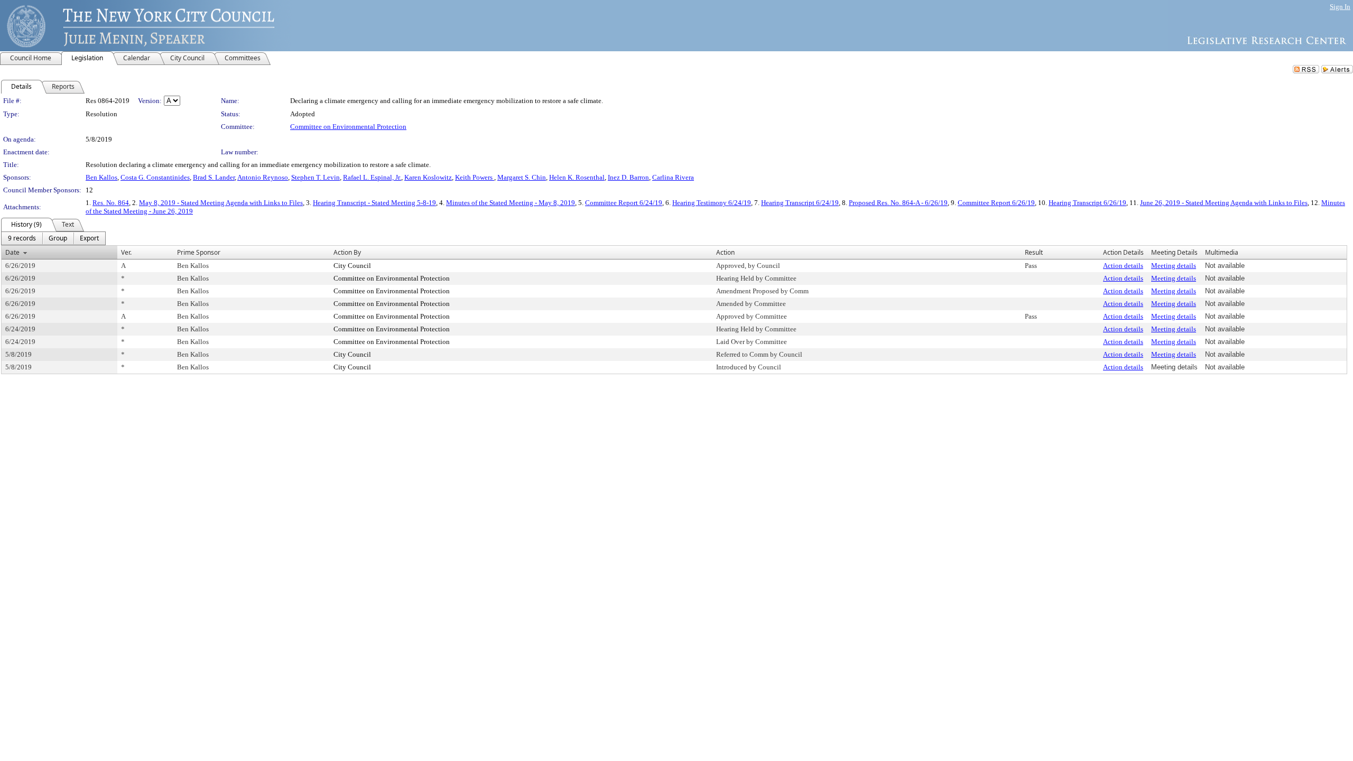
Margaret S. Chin (521, 177)
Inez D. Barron (628, 177)
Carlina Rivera (673, 177)
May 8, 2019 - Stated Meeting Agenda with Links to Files (221, 203)
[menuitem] (22, 238)
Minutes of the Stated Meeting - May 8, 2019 (510, 203)
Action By (347, 252)
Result (1034, 252)
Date (12, 252)
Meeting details (1173, 266)
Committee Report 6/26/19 (996, 203)
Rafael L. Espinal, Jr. (372, 177)
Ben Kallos (101, 177)
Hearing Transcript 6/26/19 (1087, 203)
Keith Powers (474, 177)
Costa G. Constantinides (155, 177)
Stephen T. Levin (315, 177)
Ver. (126, 252)
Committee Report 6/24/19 (623, 203)
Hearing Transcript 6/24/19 (800, 203)
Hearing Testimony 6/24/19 (711, 203)
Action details (1123, 266)
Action (725, 252)
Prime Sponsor (198, 252)
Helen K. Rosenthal (577, 177)
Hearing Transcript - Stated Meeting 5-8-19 (374, 203)
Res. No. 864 (110, 203)
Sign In (1340, 7)
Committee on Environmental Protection (348, 127)
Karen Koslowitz (428, 177)
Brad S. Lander (214, 177)
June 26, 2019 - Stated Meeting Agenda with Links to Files (1224, 203)
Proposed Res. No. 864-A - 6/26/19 (898, 203)
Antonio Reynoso (262, 177)
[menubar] (53, 238)
